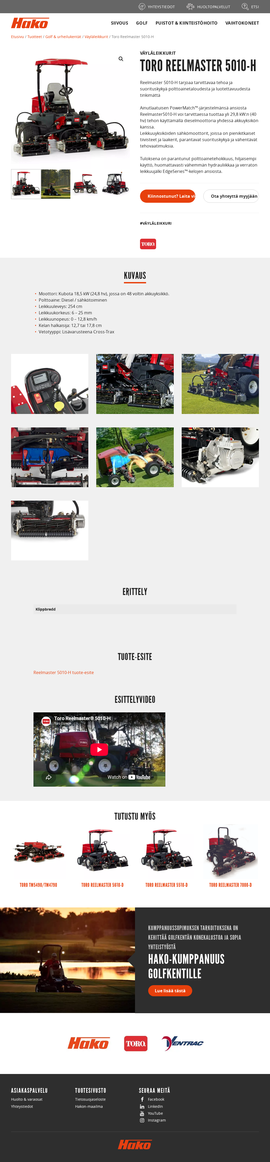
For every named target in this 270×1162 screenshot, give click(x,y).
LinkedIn (155, 1106)
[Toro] (148, 244)
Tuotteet (34, 36)
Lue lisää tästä (170, 991)
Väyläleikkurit (96, 36)
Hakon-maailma (89, 1106)
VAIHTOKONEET (242, 23)
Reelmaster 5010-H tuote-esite (63, 672)
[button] (121, 59)
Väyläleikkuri (157, 223)
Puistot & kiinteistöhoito (187, 23)
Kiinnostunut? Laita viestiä (172, 196)
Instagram (157, 1120)
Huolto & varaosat (26, 1099)
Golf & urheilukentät (63, 36)
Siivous (119, 23)
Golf (142, 23)
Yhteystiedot (22, 1106)
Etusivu (17, 36)
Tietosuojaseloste (90, 1099)
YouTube (155, 1113)
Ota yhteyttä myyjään (234, 196)
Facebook (156, 1099)
